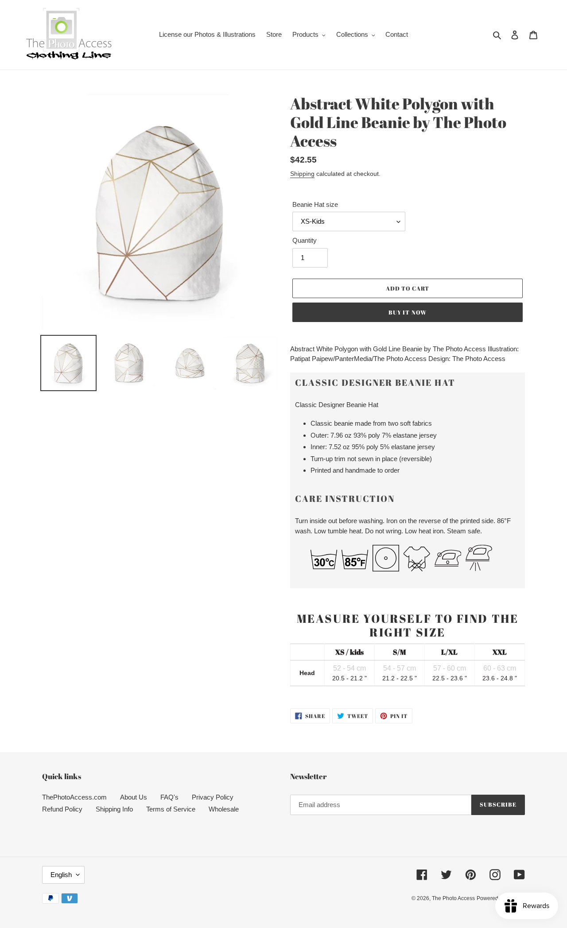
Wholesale (224, 809)
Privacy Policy (212, 797)
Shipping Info (114, 809)
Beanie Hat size (315, 204)
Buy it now (407, 312)
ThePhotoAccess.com (74, 797)
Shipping (302, 173)
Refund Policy (62, 809)
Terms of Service (170, 809)
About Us (133, 797)
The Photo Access (453, 898)
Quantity (304, 240)
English (61, 874)
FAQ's (169, 797)
